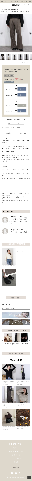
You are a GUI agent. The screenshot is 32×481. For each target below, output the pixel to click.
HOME (2, 8)
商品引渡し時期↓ (6, 304)
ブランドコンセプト (16, 458)
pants (13, 8)
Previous (1, 33)
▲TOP (29, 477)
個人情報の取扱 (16, 455)
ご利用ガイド (16, 448)
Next (31, 1)
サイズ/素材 (23, 133)
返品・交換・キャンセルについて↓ (11, 308)
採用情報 (16, 462)
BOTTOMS (8, 8)
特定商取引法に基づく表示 (16, 451)
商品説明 (8, 133)
